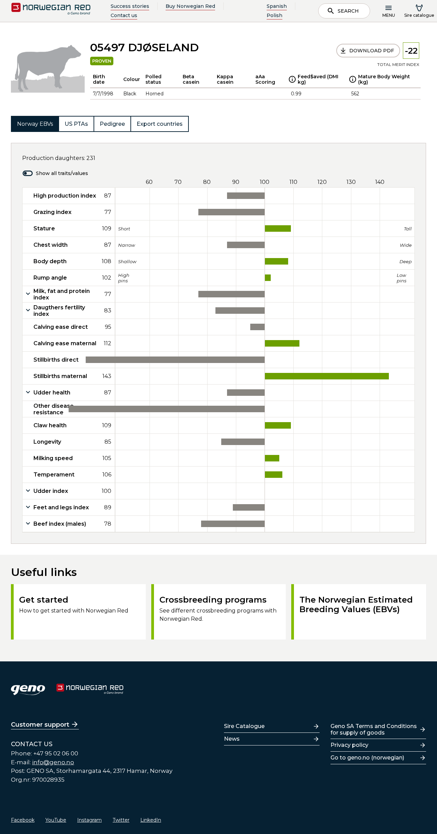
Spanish (277, 6)
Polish (274, 15)
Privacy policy (349, 745)
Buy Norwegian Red (190, 6)
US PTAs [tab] (76, 124)
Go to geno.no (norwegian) (367, 757)
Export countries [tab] (160, 124)
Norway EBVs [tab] (35, 124)
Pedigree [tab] (112, 124)
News (232, 739)
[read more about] (292, 79)
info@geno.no (53, 762)
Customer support (40, 724)
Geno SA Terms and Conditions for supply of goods (373, 729)
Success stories (130, 6)
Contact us (124, 15)
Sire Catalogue (244, 726)
